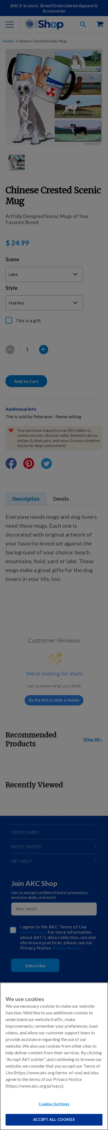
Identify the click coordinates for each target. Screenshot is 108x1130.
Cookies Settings (53, 1104)
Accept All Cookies (54, 1119)
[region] (54, 1056)
